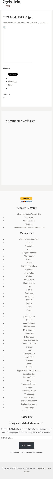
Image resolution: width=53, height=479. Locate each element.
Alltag (29, 249)
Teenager (29, 380)
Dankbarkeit (29, 280)
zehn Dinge (29, 407)
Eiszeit (29, 290)
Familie (29, 300)
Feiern (28, 310)
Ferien (28, 313)
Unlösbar (29, 224)
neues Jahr (29, 357)
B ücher (29, 259)
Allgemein (29, 246)
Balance (29, 263)
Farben (29, 303)
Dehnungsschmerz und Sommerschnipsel (29, 227)
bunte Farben (29, 273)
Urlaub (29, 387)
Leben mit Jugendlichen (29, 340)
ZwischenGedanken (29, 411)
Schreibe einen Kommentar (13, 23)
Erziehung (29, 296)
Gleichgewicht (29, 323)
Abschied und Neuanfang (29, 239)
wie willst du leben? (29, 401)
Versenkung (29, 217)
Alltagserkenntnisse (29, 253)
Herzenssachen (29, 330)
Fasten (29, 307)
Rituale (29, 367)
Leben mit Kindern (29, 343)
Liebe (29, 350)
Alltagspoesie (29, 256)
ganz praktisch (29, 317)
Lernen (29, 347)
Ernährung (29, 293)
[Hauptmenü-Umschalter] (7, 6)
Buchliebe (29, 270)
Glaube (29, 320)
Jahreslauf (29, 333)
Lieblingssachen (29, 354)
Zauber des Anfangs (29, 404)
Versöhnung (29, 394)
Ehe (29, 286)
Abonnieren (26, 445)
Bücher (29, 276)
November (29, 360)
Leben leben (29, 337)
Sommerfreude (29, 377)
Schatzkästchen (29, 374)
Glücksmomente (29, 327)
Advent (29, 243)
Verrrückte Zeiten (29, 391)
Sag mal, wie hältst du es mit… (29, 370)
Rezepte (29, 364)
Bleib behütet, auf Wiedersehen (29, 214)
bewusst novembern (29, 266)
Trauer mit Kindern (29, 384)
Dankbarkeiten (29, 283)
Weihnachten (29, 397)
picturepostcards (29, 220)
